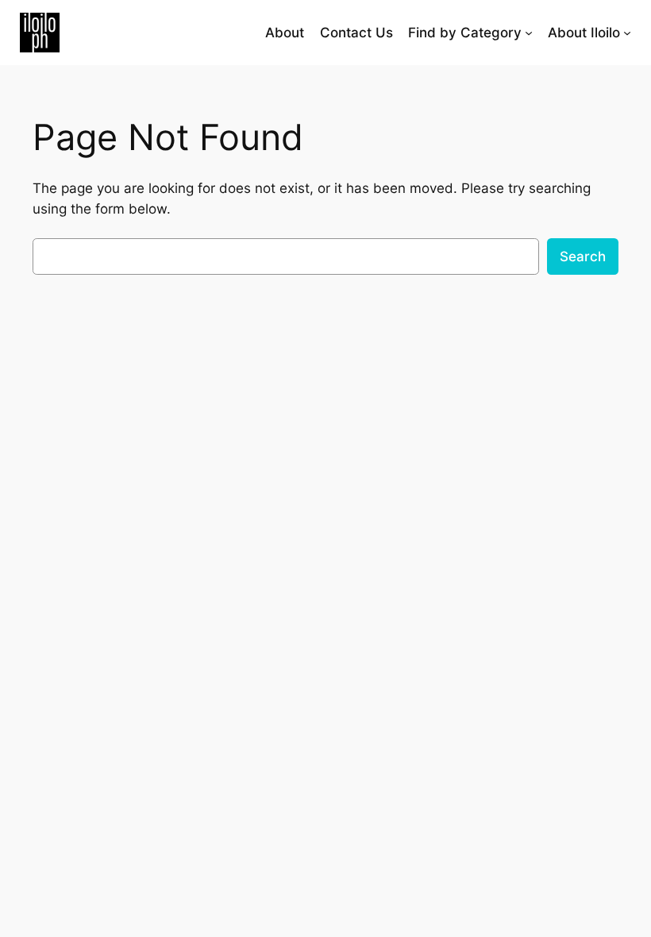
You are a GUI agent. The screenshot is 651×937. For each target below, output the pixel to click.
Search (583, 256)
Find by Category (465, 32)
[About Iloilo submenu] (627, 33)
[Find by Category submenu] (529, 33)
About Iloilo (584, 32)
